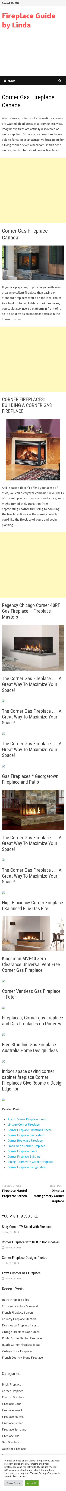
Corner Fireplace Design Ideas (27, 1167)
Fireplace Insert (12, 1410)
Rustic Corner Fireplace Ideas (27, 1119)
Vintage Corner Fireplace (24, 1124)
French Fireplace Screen (17, 1312)
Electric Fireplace (13, 1397)
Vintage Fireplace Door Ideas (21, 1332)
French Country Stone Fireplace (22, 1357)
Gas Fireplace (10, 1442)
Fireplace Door (11, 1404)
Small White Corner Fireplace (26, 1146)
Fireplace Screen (12, 1423)
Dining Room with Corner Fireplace (30, 1162)
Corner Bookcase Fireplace (25, 1140)
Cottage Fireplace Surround (20, 1306)
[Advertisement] (33, 55)
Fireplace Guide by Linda (28, 20)
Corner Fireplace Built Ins (24, 1156)
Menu (11, 80)
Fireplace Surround (14, 1429)
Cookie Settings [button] (14, 1483)
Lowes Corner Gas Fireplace (21, 1273)
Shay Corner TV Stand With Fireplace (27, 1227)
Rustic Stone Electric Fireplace (22, 1338)
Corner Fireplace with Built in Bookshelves (31, 1242)
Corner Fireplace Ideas (22, 1151)
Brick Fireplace (11, 1384)
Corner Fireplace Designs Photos (24, 1258)
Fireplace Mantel (13, 1417)
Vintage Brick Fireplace (17, 1351)
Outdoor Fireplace (14, 1449)
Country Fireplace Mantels (19, 1319)
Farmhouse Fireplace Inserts (20, 1325)
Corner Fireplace (12, 1391)
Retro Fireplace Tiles (15, 1300)
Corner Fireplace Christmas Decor (29, 1130)
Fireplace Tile (10, 1436)
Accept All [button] (31, 1483)
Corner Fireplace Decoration (26, 1135)
